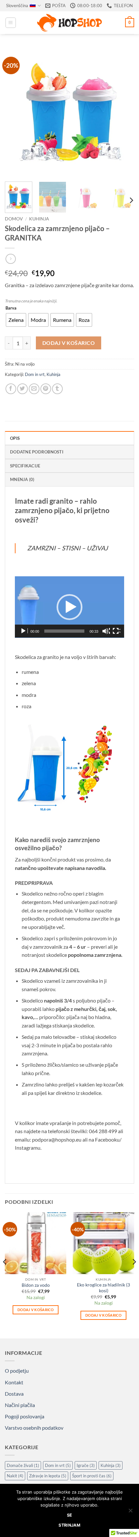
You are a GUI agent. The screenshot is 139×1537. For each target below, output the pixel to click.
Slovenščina (17, 5)
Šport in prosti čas (92, 1475)
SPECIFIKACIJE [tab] (25, 465)
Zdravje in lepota (47, 1475)
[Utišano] (106, 631)
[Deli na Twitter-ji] (22, 388)
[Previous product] (10, 259)
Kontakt (14, 1382)
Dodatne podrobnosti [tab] (36, 451)
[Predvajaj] (24, 631)
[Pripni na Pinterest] (45, 388)
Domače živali (23, 1465)
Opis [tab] (15, 438)
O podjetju (17, 1370)
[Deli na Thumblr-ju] (57, 388)
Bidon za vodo (36, 1285)
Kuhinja (39, 218)
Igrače (86, 1465)
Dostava (14, 1393)
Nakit (15, 1475)
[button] (10, 23)
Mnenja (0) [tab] (22, 479)
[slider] (64, 631)
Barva (10, 308)
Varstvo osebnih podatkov (34, 1428)
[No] (130, 1512)
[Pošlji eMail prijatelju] (34, 388)
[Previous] (15, 112)
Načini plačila (20, 1405)
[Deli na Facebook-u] (10, 388)
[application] (69, 607)
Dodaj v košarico (68, 343)
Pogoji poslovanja (24, 1416)
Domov (14, 218)
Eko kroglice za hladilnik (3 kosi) (103, 1287)
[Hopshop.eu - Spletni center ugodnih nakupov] (69, 22)
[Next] (123, 112)
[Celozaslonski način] (116, 631)
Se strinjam (69, 1520)
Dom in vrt (35, 374)
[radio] (16, 319)
